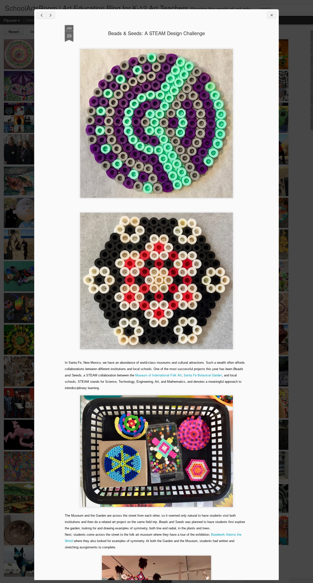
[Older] (50, 15)
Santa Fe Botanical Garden (203, 375)
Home (30, 20)
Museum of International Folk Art (158, 375)
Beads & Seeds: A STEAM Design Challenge (156, 33)
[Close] (271, 15)
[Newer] (41, 15)
